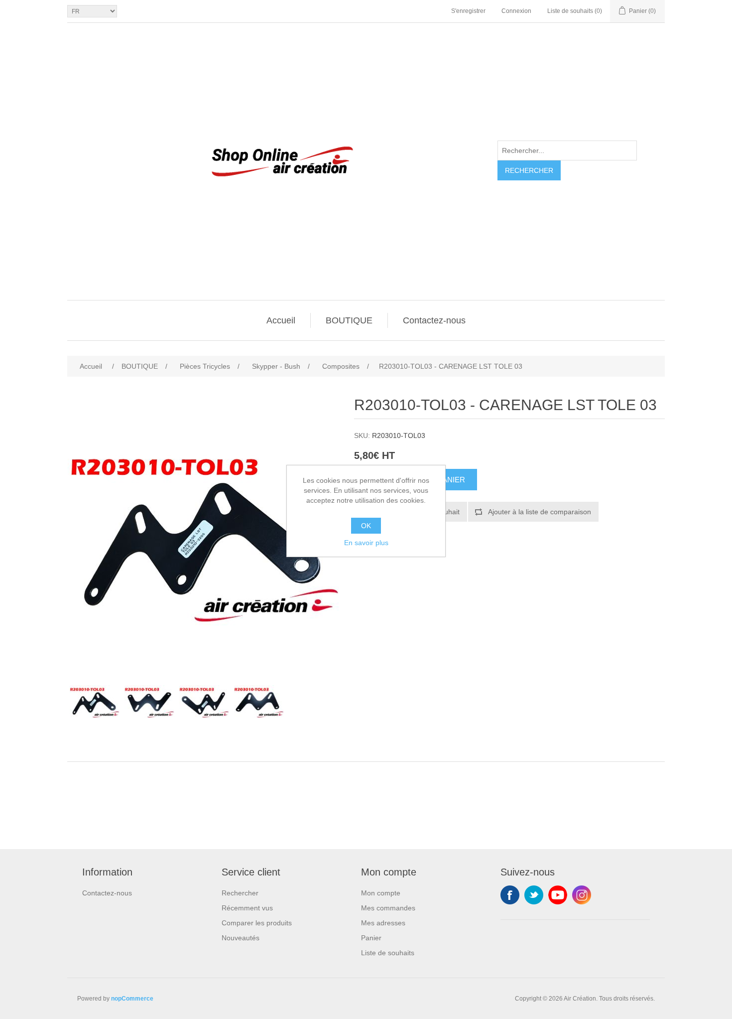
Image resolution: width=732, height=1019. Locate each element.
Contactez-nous (434, 320)
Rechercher (529, 170)
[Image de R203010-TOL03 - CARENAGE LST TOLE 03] (95, 702)
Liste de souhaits (387, 953)
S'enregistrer (468, 10)
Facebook (509, 894)
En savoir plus (366, 543)
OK (366, 526)
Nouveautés (240, 938)
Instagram (581, 894)
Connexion (516, 10)
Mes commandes (388, 908)
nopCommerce (132, 998)
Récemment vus (247, 908)
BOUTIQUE (349, 320)
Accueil (280, 320)
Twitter (533, 894)
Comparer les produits (257, 923)
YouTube (557, 894)
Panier (371, 938)
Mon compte (380, 893)
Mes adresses (383, 923)
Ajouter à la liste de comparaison (539, 512)
